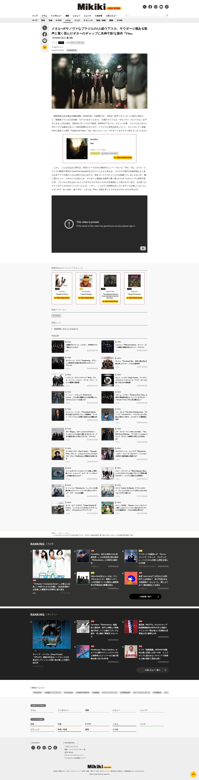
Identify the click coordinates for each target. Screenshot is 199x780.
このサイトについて (71, 746)
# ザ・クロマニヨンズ (141, 692)
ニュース (87, 15)
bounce (72, 42)
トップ (35, 15)
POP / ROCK (95, 153)
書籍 (111, 20)
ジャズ (77, 20)
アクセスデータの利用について (74, 758)
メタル (68, 20)
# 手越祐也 (157, 692)
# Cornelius (68, 692)
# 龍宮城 (96, 692)
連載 (67, 15)
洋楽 (50, 20)
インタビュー (56, 15)
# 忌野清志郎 (125, 692)
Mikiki (53, 533)
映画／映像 (101, 20)
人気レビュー (111, 15)
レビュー (76, 15)
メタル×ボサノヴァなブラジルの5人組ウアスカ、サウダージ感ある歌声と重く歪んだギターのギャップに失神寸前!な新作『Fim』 (94, 535)
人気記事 (98, 15)
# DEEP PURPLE (82, 692)
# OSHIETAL (71, 50)
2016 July (80, 42)
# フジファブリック (109, 692)
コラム (44, 15)
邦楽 (43, 20)
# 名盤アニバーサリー (53, 692)
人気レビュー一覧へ (152, 670)
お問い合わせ (68, 752)
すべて (35, 20)
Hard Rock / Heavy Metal (109, 153)
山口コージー (58, 47)
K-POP (58, 20)
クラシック (88, 20)
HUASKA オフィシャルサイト (66, 329)
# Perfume (37, 692)
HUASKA (56, 316)
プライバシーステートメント (74, 755)
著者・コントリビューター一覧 (74, 749)
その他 (119, 20)
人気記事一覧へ (145, 596)
